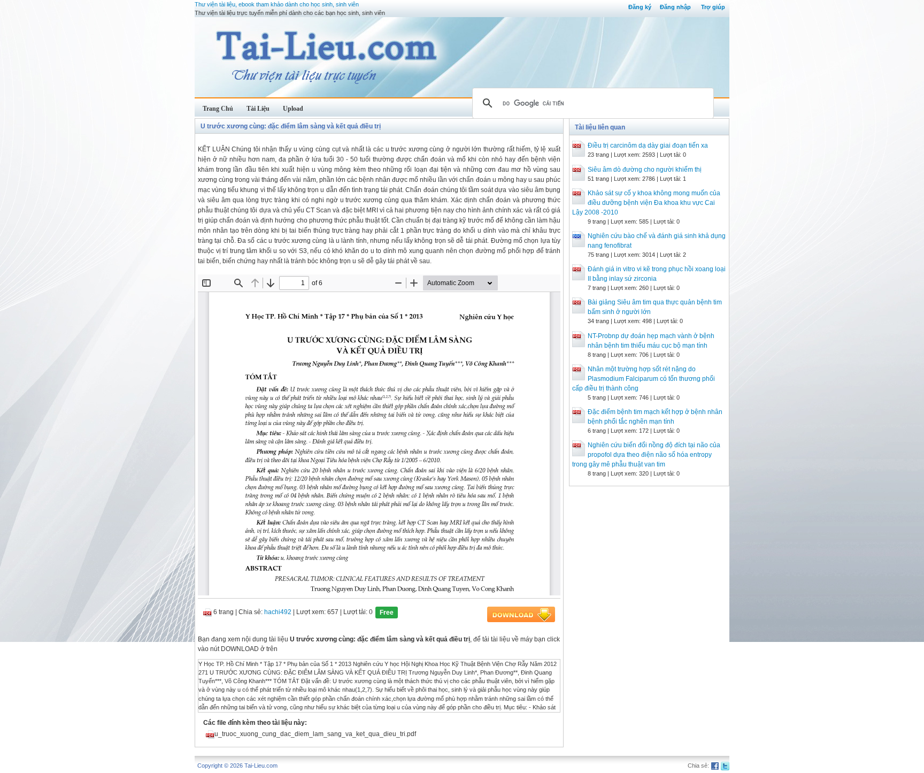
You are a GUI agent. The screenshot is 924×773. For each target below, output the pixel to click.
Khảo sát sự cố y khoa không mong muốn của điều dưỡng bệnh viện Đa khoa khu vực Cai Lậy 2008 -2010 (646, 202)
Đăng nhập (675, 7)
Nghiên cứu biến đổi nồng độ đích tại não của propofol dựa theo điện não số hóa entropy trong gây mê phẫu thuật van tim (646, 454)
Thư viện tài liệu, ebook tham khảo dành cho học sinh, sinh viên (277, 4)
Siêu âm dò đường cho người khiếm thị (645, 169)
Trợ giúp (713, 7)
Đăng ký (639, 7)
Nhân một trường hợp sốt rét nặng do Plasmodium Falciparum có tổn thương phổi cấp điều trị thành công (643, 378)
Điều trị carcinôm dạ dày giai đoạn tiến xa (648, 145)
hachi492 (277, 612)
